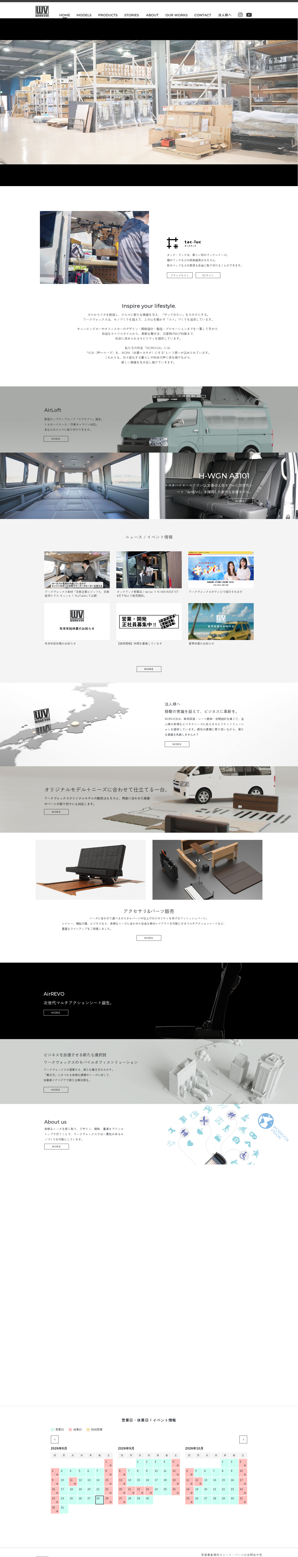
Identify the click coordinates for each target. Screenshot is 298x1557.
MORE (149, 669)
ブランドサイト (180, 275)
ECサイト (208, 275)
